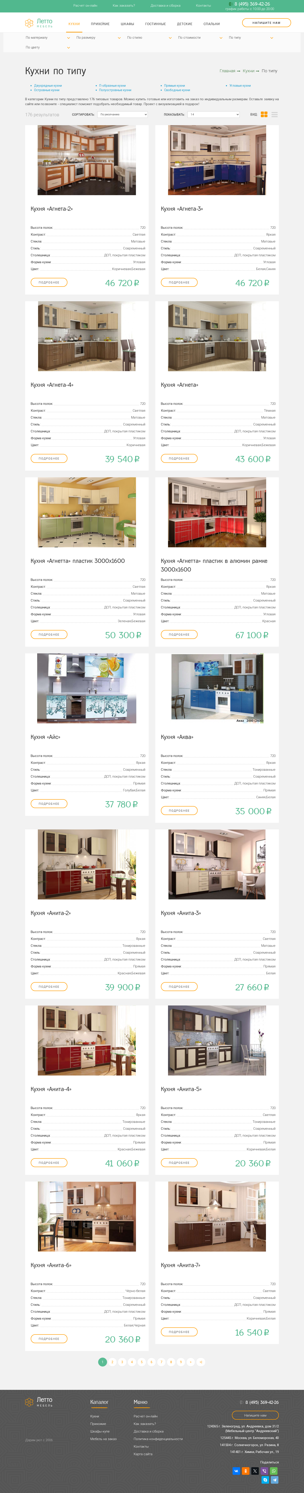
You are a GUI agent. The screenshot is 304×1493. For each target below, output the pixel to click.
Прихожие (100, 24)
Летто (45, 23)
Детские (185, 24)
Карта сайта (143, 1454)
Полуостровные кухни (115, 90)
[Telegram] (274, 1480)
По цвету (33, 47)
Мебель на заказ (103, 1439)
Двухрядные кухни (48, 85)
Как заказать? (124, 6)
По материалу (36, 38)
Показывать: (174, 114)
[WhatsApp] (274, 1471)
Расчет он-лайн (85, 6)
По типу (235, 38)
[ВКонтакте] (236, 1471)
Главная (227, 70)
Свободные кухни (177, 90)
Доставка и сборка (165, 6)
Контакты (203, 6)
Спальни (212, 24)
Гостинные (155, 24)
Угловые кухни (240, 85)
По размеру (86, 38)
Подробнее (49, 282)
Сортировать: (83, 114)
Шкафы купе (100, 1431)
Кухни (74, 24)
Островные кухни (46, 90)
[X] (255, 1471)
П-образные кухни (112, 85)
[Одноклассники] (245, 1471)
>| (201, 1362)
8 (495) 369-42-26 (252, 4)
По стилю (134, 38)
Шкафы (127, 24)
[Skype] (265, 1480)
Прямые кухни (174, 85)
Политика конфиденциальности (158, 1439)
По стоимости (189, 38)
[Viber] (264, 1471)
